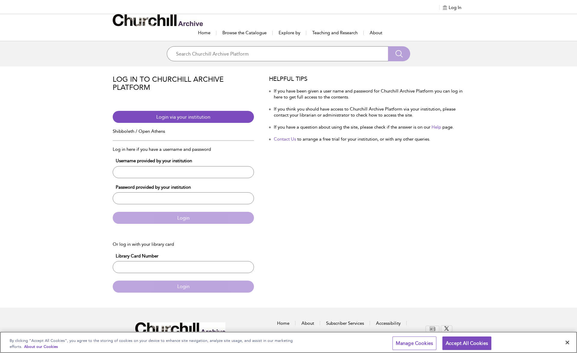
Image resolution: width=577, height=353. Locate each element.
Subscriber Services (345, 323)
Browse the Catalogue (244, 32)
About (376, 32)
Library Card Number (137, 256)
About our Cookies (41, 346)
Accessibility (388, 323)
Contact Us (285, 139)
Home (204, 32)
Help (436, 127)
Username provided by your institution (154, 160)
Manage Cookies (414, 343)
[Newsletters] (432, 329)
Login (183, 218)
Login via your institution (183, 117)
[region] (288, 342)
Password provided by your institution (153, 187)
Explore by (289, 32)
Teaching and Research (335, 32)
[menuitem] (433, 329)
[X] (446, 328)
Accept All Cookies (467, 343)
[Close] (567, 342)
